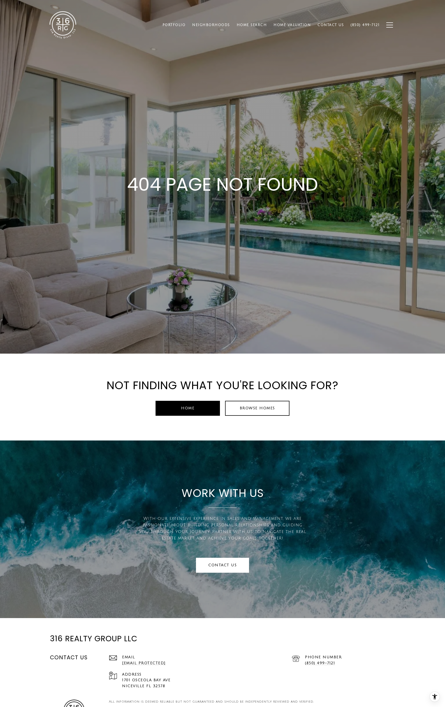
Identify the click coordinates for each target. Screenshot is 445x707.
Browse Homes (257, 408)
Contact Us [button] (222, 565)
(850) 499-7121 (320, 663)
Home (187, 408)
